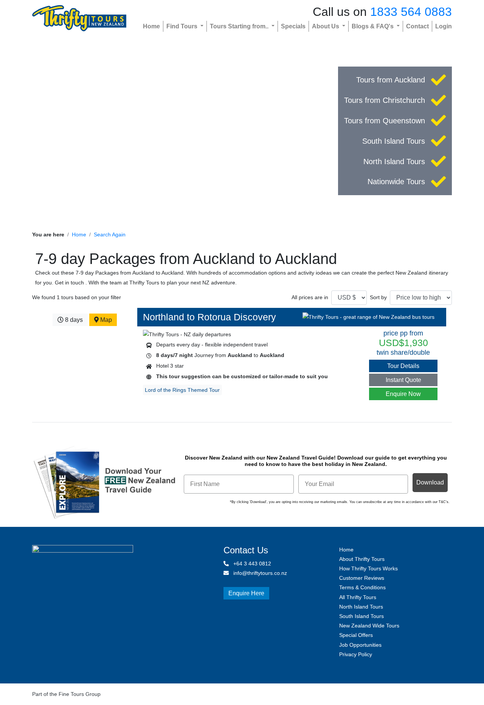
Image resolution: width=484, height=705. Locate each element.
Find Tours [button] (182, 26)
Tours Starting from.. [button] (240, 26)
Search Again (110, 234)
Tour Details (403, 366)
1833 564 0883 (411, 12)
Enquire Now (403, 394)
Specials (293, 26)
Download (430, 482)
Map (105, 320)
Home (151, 26)
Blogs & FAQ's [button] (373, 26)
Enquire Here (246, 593)
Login (443, 26)
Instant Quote (403, 380)
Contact (417, 26)
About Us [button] (326, 26)
